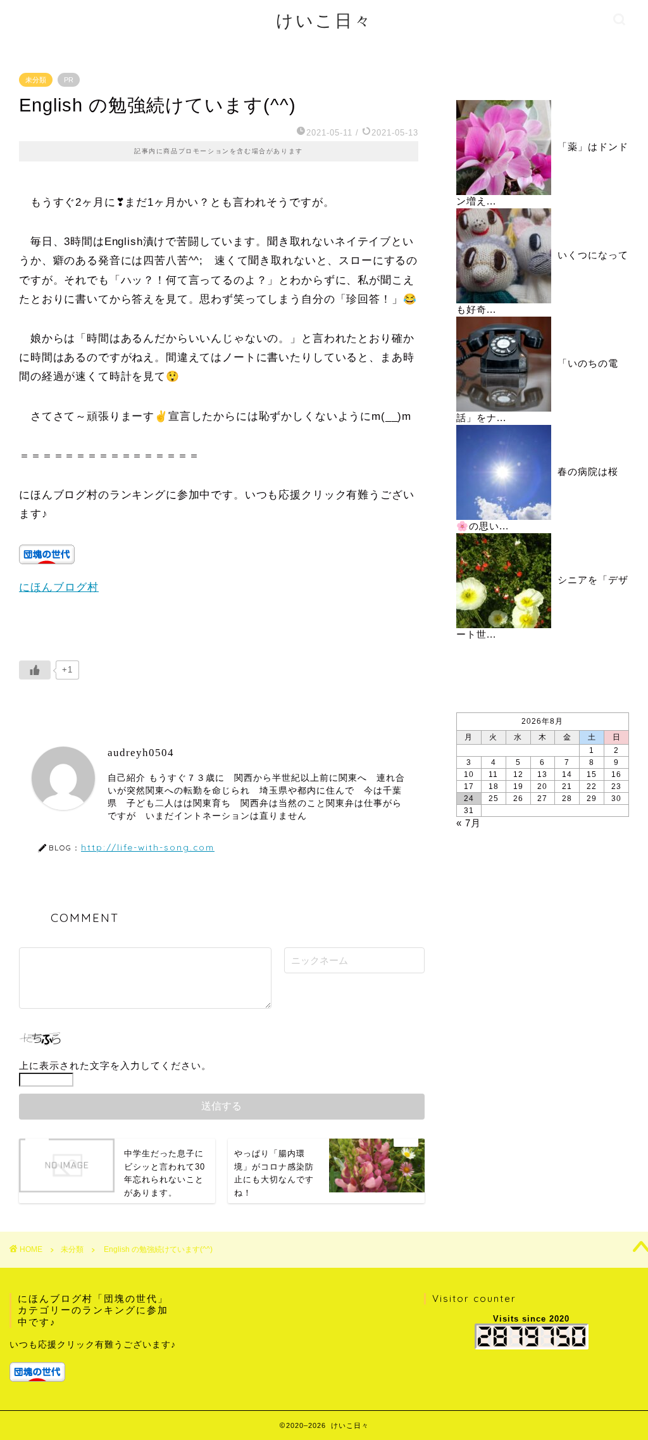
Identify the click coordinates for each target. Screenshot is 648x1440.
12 (518, 774)
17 (469, 786)
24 (469, 798)
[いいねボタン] (35, 669)
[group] (95, 1359)
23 (616, 786)
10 (469, 774)
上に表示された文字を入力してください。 (115, 1065)
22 (592, 786)
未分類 (35, 80)
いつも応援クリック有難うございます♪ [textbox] (92, 1344)
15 (592, 774)
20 (542, 786)
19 (518, 786)
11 (493, 774)
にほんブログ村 (59, 587)
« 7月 (468, 823)
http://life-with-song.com (148, 847)
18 (494, 786)
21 (567, 786)
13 (542, 774)
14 (567, 774)
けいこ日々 (324, 20)
